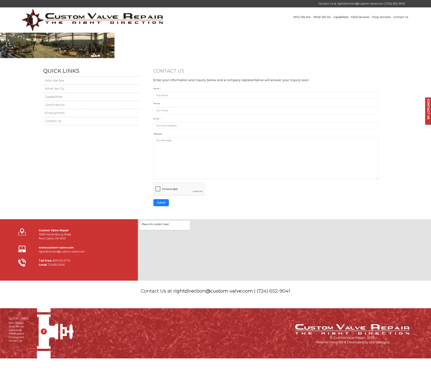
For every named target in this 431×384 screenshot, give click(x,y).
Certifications (55, 105)
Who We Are (302, 17)
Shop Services (381, 17)
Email (156, 118)
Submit (161, 202)
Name (156, 88)
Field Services (360, 17)
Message (157, 133)
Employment (55, 113)
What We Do (322, 17)
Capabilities (340, 17)
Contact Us (400, 17)
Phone (156, 103)
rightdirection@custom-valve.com (360, 3)
